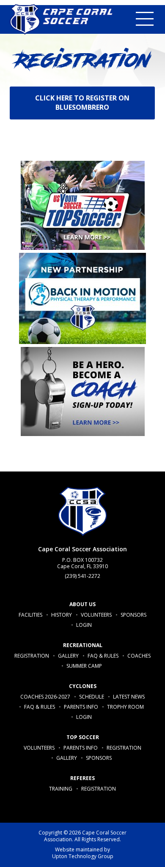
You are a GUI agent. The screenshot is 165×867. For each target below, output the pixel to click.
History (61, 614)
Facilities (30, 614)
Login (84, 625)
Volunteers (96, 614)
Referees (82, 778)
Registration (31, 655)
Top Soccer (82, 737)
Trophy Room (125, 706)
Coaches (139, 655)
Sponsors (133, 614)
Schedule (91, 696)
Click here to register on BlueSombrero (83, 102)
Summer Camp (84, 665)
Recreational (82, 645)
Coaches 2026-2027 (45, 696)
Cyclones (82, 686)
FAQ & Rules (103, 655)
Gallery (68, 655)
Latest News (129, 696)
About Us (82, 604)
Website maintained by (82, 853)
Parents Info (81, 706)
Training (60, 788)
